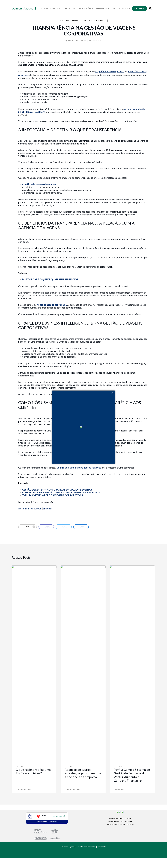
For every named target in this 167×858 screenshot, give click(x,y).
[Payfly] (83, 427)
